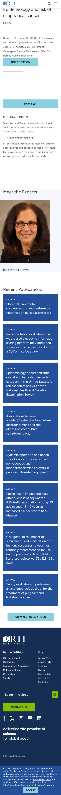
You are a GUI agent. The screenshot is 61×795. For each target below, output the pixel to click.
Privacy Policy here (42, 779)
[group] (27, 236)
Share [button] (28, 103)
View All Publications (30, 616)
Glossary (42, 670)
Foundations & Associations (16, 666)
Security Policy (45, 662)
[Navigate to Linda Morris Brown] (26, 233)
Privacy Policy (44, 658)
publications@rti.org (21, 137)
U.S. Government (11, 658)
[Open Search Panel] (49, 3)
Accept (32, 790)
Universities (9, 674)
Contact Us (43, 682)
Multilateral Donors (12, 670)
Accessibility (44, 678)
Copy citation (20, 62)
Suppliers (7, 678)
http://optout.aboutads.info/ (16, 785)
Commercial (9, 662)
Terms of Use (44, 674)
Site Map (42, 666)
